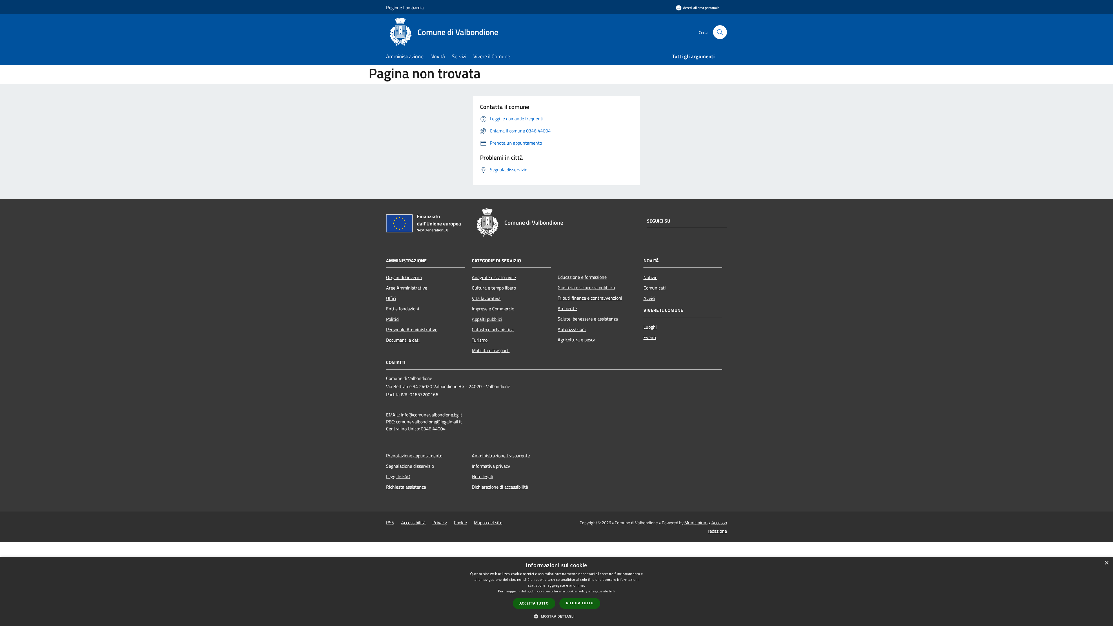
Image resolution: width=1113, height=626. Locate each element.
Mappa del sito (488, 522)
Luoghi (650, 326)
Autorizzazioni (572, 329)
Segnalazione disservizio (410, 466)
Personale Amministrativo (411, 329)
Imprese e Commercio (493, 308)
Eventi (649, 337)
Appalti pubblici (487, 319)
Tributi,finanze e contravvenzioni (590, 297)
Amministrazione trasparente (501, 455)
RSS (390, 522)
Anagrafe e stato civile (494, 277)
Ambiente (567, 308)
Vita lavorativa (486, 298)
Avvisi (649, 298)
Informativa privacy (491, 466)
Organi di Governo (404, 277)
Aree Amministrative (406, 287)
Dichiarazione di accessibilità (500, 486)
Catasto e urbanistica (493, 329)
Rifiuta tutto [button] (580, 602)
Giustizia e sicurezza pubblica (586, 287)
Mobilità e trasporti (491, 350)
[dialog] (556, 591)
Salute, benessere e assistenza (588, 318)
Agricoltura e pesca (576, 339)
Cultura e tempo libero (494, 287)
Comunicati (654, 287)
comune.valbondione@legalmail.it (429, 421)
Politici (392, 319)
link (612, 591)
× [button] (1106, 563)
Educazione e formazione (582, 277)
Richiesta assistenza (406, 486)
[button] (556, 616)
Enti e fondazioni (402, 308)
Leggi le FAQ (398, 476)
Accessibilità (413, 522)
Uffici (391, 298)
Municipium (696, 522)
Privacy (439, 522)
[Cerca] (720, 32)
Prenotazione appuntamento (414, 455)
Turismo (480, 339)
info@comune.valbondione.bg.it (431, 414)
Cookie (460, 522)
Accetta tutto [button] (534, 603)
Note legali (482, 476)
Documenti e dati (403, 339)
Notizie (650, 277)
